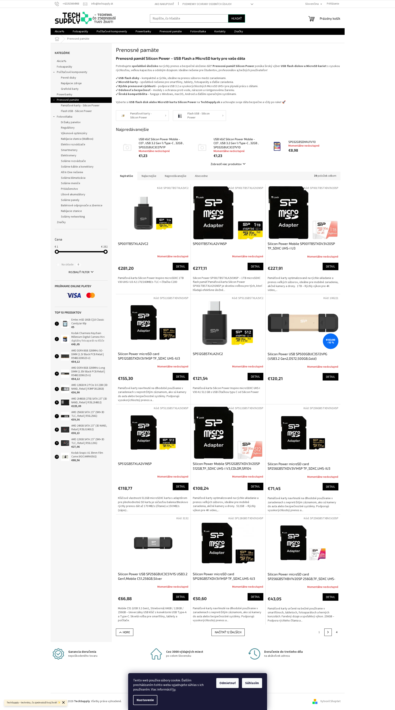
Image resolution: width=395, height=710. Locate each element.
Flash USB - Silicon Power (76, 111)
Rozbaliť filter (79, 272)
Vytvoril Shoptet (330, 701)
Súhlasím (252, 683)
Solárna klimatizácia (73, 178)
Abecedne (201, 176)
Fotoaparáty (64, 67)
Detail (180, 266)
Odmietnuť (227, 683)
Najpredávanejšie (175, 176)
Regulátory (68, 128)
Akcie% (61, 61)
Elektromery (68, 155)
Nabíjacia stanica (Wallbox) (77, 139)
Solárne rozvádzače (73, 161)
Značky (61, 222)
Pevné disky (68, 78)
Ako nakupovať (164, 4)
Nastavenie (145, 700)
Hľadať (236, 18)
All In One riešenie (72, 172)
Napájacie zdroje (71, 83)
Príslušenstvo (69, 189)
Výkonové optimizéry (74, 133)
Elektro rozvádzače (73, 144)
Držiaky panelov (71, 122)
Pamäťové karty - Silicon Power (80, 105)
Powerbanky (64, 94)
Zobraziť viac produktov (226, 164)
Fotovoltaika (64, 117)
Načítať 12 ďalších (228, 632)
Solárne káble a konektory (77, 167)
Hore (126, 632)
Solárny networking (73, 217)
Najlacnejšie (149, 176)
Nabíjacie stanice (71, 211)
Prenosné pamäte (68, 100)
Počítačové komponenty (72, 72)
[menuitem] (59, 31)
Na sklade (70, 265)
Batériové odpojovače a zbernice (81, 205)
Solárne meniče (70, 183)
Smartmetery (69, 150)
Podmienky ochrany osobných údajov (207, 4)
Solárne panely (70, 200)
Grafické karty (70, 89)
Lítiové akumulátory (73, 194)
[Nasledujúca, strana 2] (328, 632)
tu (173, 689)
